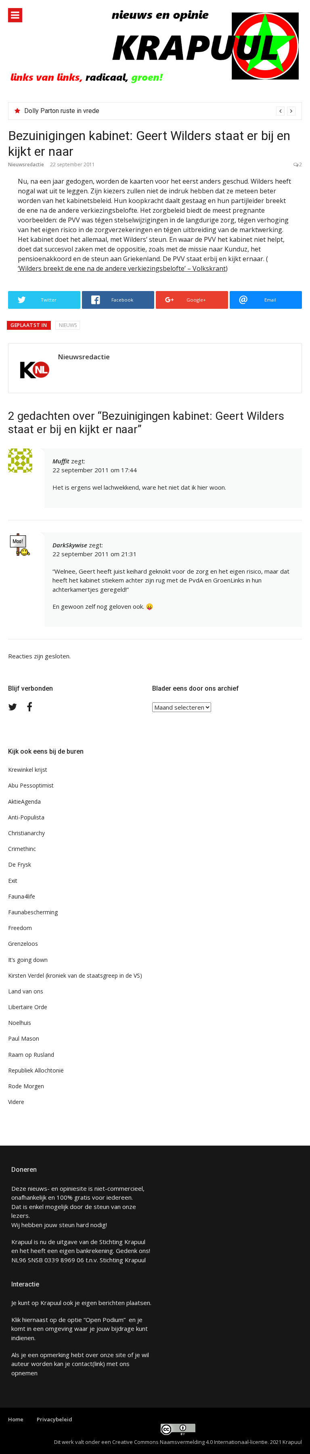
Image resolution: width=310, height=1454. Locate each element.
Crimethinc (22, 849)
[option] (159, 111)
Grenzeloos (23, 943)
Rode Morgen (26, 1086)
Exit (12, 880)
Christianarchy (26, 833)
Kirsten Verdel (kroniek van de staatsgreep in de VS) (75, 975)
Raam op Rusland (31, 1054)
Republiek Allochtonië (36, 1070)
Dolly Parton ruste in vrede (61, 111)
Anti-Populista (26, 817)
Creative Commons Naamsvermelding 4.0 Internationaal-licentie (190, 1442)
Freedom (20, 928)
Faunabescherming (33, 912)
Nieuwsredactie (26, 164)
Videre (16, 1102)
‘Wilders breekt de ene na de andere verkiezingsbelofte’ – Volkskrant (122, 268)
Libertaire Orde (27, 1007)
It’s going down (28, 960)
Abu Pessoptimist (31, 785)
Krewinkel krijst (27, 769)
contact (82, 1364)
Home (15, 1419)
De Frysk (19, 864)
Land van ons (25, 991)
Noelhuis (19, 1023)
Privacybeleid (54, 1419)
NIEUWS (68, 325)
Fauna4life (21, 896)
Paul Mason (23, 1038)
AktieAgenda (24, 801)
